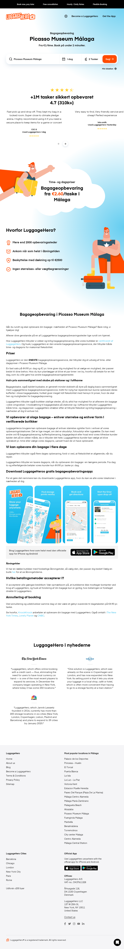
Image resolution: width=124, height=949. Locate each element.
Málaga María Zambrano (76, 800)
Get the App (109, 16)
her (14, 571)
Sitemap (10, 783)
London (10, 867)
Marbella (68, 821)
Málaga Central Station (75, 842)
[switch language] (66, 16)
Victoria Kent (70, 783)
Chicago (10, 863)
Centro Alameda (72, 838)
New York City (13, 871)
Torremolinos (70, 830)
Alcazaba (68, 809)
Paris (8, 875)
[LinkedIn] (83, 924)
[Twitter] (69, 924)
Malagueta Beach (73, 805)
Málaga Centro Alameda (76, 796)
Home (9, 758)
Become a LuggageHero (85, 16)
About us (10, 762)
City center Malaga (73, 834)
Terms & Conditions (16, 775)
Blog (8, 767)
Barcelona (11, 858)
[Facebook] (65, 924)
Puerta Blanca (71, 771)
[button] (117, 942)
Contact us (69, 916)
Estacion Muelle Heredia (76, 788)
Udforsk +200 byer (15, 888)
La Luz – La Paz (72, 779)
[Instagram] (74, 924)
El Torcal (68, 767)
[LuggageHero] (20, 18)
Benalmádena (71, 826)
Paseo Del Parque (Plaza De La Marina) (83, 792)
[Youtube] (78, 924)
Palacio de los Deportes (76, 758)
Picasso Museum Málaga (76, 813)
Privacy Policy (13, 779)
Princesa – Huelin (72, 762)
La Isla (67, 775)
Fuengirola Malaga (73, 817)
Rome (9, 880)
